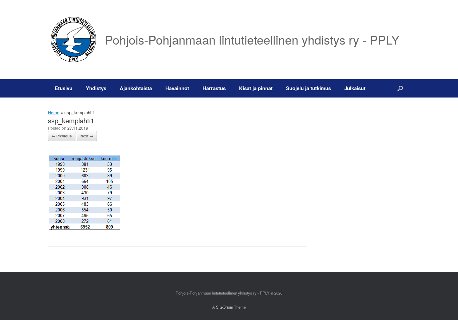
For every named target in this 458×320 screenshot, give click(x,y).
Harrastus (214, 88)
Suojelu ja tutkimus (308, 88)
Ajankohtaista (136, 88)
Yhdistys (96, 88)
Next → (86, 135)
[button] (400, 88)
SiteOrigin (224, 307)
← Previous (62, 135)
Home (53, 112)
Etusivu (63, 88)
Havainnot (177, 88)
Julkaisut (354, 88)
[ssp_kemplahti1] (84, 229)
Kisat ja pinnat (256, 88)
